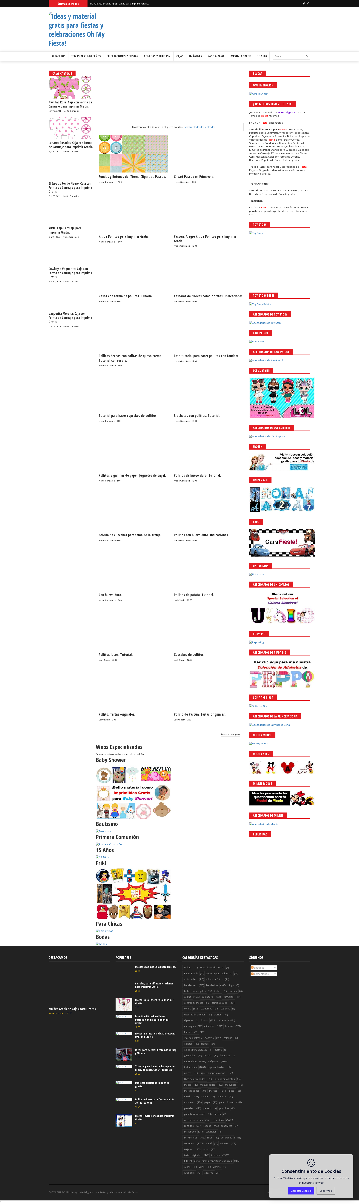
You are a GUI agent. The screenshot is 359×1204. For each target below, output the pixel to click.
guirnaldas (189, 1055)
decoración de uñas (194, 1014)
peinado (207, 1108)
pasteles (188, 1108)
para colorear (226, 1102)
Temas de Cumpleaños (86, 56)
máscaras (189, 1102)
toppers (215, 1155)
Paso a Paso (216, 56)
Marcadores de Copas (212, 967)
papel (207, 1102)
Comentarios (261, 973)
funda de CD (190, 1032)
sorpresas (226, 1137)
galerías (228, 1038)
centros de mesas (193, 1002)
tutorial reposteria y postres (217, 1161)
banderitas (212, 985)
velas (201, 1167)
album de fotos (214, 979)
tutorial (188, 1161)
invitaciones (190, 1067)
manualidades (207, 1084)
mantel (187, 1084)
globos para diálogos (195, 1049)
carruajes (228, 996)
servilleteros (190, 1137)
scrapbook (190, 1131)
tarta (205, 1149)
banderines (190, 985)
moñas (204, 1096)
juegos (187, 1073)
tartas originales (192, 1155)
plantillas (224, 1108)
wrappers (189, 1172)
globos (204, 1043)
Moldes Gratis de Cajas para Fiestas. (72, 1009)
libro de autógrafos (224, 1079)
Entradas (259, 967)
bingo (231, 985)
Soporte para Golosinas (219, 973)
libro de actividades (194, 1079)
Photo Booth (191, 973)
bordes (233, 991)
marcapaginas (191, 1090)
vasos (187, 1167)
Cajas (179, 56)
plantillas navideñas (194, 1114)
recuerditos (217, 1120)
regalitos (189, 1125)
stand (209, 1143)
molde (187, 1096)
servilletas (211, 1131)
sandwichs (226, 1125)
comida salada (219, 1002)
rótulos (207, 1125)
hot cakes (225, 1055)
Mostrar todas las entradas (200, 127)
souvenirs (189, 1143)
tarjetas (188, 1149)
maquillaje (230, 1084)
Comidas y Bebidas (156, 56)
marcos (213, 1090)
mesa (231, 1090)
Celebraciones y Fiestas (122, 56)
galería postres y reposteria (199, 1038)
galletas (188, 1043)
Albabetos (58, 56)
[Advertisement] (171, 97)
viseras (216, 1167)
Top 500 (262, 56)
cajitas (187, 996)
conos (187, 1008)
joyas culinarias (216, 1067)
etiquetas (209, 1026)
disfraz (204, 1020)
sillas (209, 1137)
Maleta (187, 967)
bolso (217, 991)
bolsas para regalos (194, 991)
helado (207, 1055)
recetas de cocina (193, 1120)
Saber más (326, 1190)
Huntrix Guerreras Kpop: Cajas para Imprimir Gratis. (119, 5)
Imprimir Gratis (240, 56)
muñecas (221, 1096)
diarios (217, 1014)
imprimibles (190, 1061)
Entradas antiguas (230, 734)
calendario (208, 996)
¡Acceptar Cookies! (301, 1190)
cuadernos (206, 1008)
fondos (229, 1026)
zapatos (208, 1172)
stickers (224, 1143)
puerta (217, 1114)
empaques (190, 1026)
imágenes (213, 1061)
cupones (225, 1008)
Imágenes (195, 56)
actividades (190, 979)
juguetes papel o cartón (212, 1073)
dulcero (222, 1020)
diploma (188, 1020)
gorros (218, 1049)
